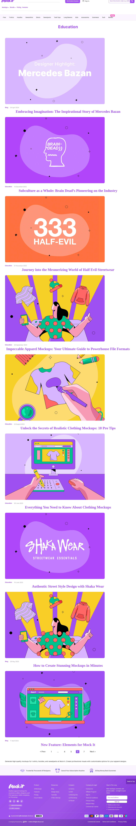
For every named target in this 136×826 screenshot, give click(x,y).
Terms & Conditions (92, 798)
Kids (76, 17)
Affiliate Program (91, 792)
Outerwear (95, 17)
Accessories (85, 17)
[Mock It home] (19, 786)
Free (4, 17)
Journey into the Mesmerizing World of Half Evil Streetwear (68, 270)
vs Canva (71, 789)
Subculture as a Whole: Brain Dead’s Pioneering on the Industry (68, 191)
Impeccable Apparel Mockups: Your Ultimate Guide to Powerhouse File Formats (68, 349)
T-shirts (11, 17)
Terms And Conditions (109, 822)
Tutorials (54, 795)
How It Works (38, 798)
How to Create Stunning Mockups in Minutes (68, 666)
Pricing (19, 7)
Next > (93, 751)
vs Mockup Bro (73, 795)
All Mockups (38, 789)
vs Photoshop (73, 798)
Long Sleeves (68, 17)
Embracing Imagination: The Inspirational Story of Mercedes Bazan (68, 112)
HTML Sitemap (55, 798)
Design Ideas (55, 792)
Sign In (87, 1)
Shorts (38, 17)
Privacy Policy (90, 800)
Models (110, 17)
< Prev (42, 751)
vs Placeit (71, 800)
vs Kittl (71, 792)
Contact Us (89, 789)
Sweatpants (47, 17)
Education (8, 186)
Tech (103, 17)
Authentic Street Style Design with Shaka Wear (68, 586)
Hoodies (19, 17)
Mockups (5, 7)
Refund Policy (90, 803)
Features (25, 7)
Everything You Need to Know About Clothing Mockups (68, 507)
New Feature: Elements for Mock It (68, 745)
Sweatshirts (29, 17)
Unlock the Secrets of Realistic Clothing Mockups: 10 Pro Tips (68, 428)
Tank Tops (57, 17)
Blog (6, 107)
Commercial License (92, 806)
